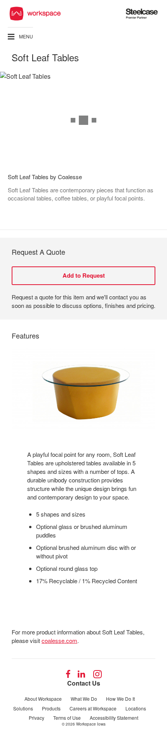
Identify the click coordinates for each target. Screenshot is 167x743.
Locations (135, 708)
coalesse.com (59, 640)
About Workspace (43, 698)
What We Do (84, 698)
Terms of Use (67, 717)
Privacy (36, 717)
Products (51, 708)
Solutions (23, 708)
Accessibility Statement (114, 717)
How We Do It (120, 698)
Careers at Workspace (93, 708)
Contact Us (83, 683)
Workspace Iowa (91, 724)
